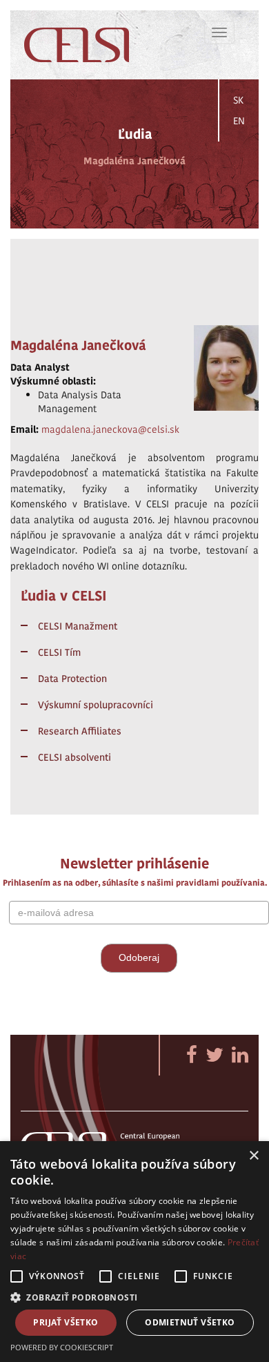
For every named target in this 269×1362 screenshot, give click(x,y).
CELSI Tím (59, 652)
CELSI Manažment (77, 626)
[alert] (134, 1251)
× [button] (253, 1156)
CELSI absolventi (74, 757)
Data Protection (72, 678)
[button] (134, 1296)
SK (238, 100)
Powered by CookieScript (61, 1347)
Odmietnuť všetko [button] (190, 1322)
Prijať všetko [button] (65, 1322)
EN (239, 121)
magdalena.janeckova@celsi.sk (110, 429)
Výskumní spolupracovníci (95, 705)
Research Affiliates (79, 731)
